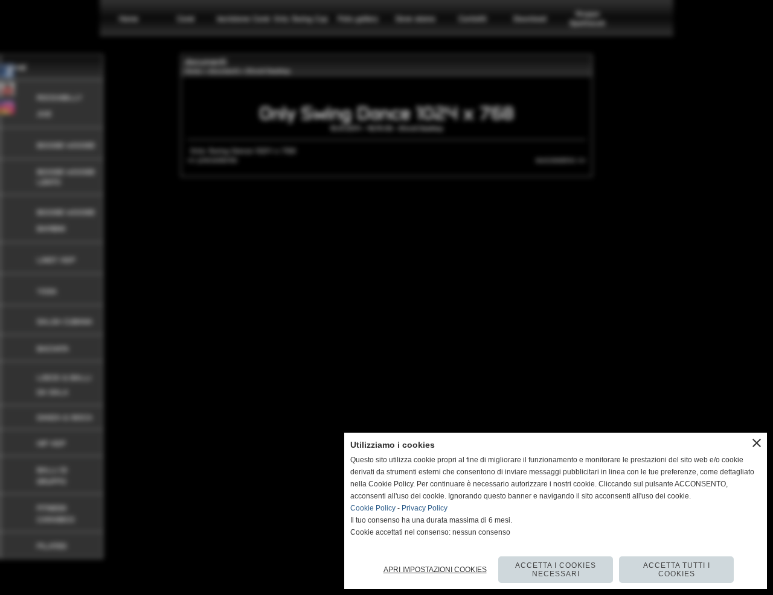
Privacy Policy (424, 508)
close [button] (756, 443)
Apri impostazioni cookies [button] (435, 569)
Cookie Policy (373, 508)
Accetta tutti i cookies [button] (676, 569)
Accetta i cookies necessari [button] (555, 569)
